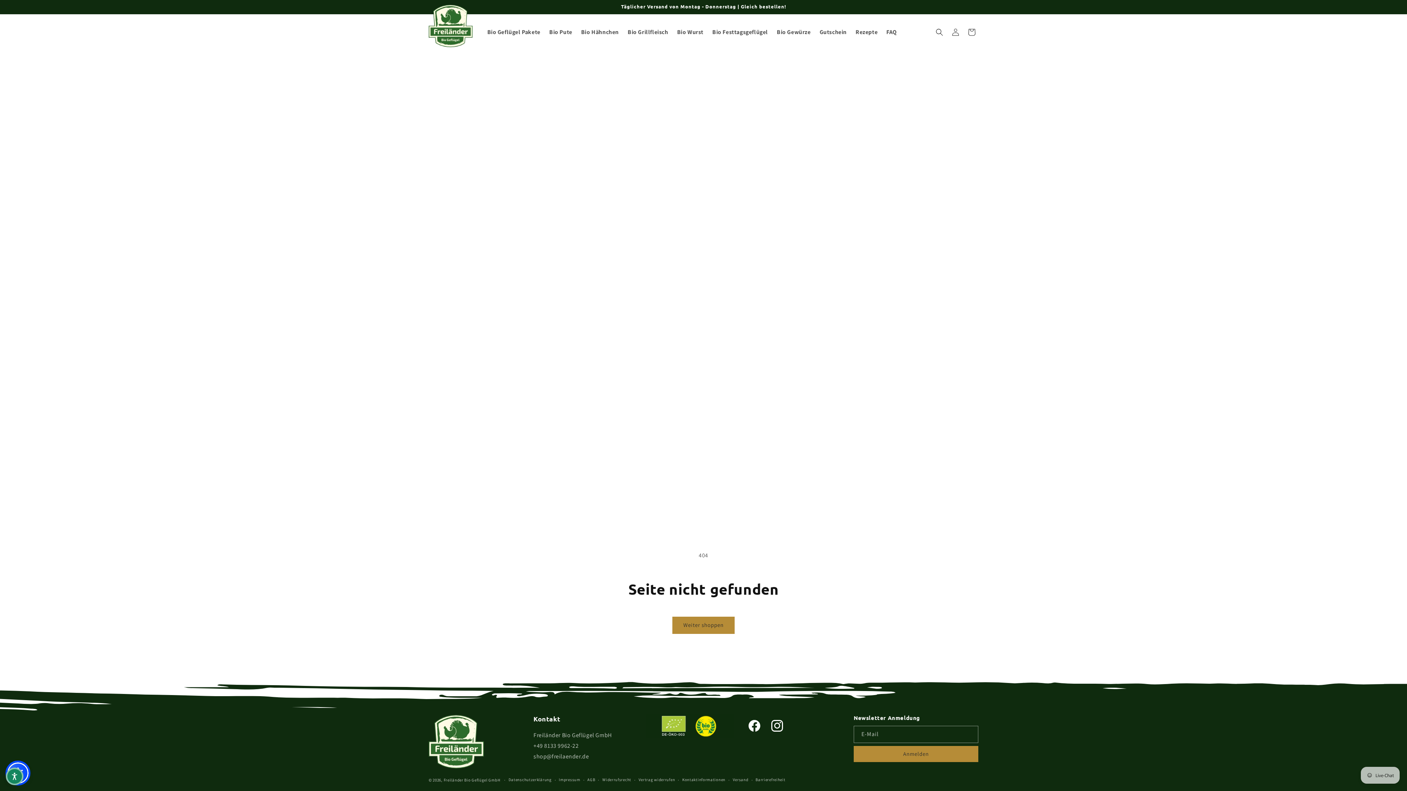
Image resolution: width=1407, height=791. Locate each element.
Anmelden (916, 753)
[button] (939, 32)
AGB (591, 779)
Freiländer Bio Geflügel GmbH (472, 780)
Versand (741, 779)
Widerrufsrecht (616, 779)
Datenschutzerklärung (530, 779)
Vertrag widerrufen (657, 779)
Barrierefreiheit (770, 779)
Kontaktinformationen (703, 779)
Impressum (569, 779)
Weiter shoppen (703, 624)
